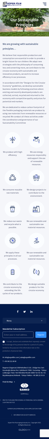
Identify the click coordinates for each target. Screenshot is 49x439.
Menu (9, 320)
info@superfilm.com (12, 357)
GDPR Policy (24, 394)
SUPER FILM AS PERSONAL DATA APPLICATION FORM (24, 409)
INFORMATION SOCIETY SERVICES (24, 415)
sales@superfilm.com (27, 357)
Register (41, 335)
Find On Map (8, 382)
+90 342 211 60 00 (10, 361)
